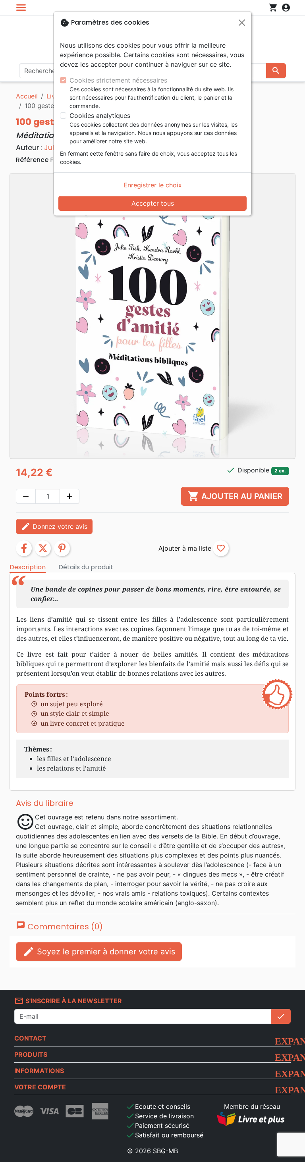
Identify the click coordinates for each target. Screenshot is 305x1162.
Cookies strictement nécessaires (118, 80)
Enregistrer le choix (153, 185)
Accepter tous (152, 203)
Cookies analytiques (99, 115)
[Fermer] (242, 22)
